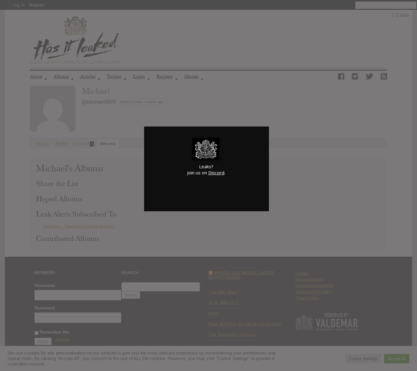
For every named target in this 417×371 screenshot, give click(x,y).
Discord (216, 172)
